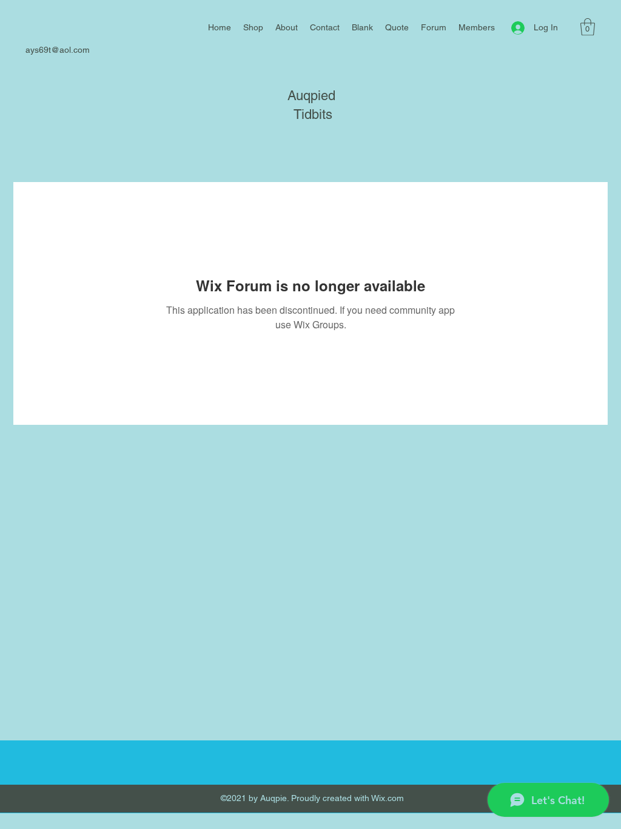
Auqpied (311, 95)
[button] (587, 27)
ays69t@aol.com (57, 50)
